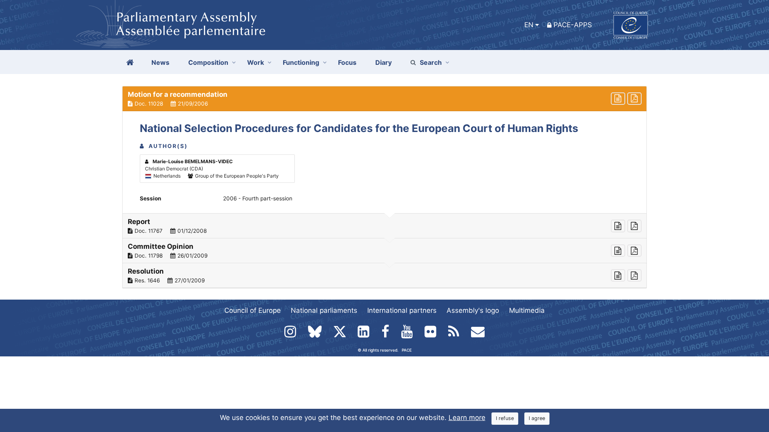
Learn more (467, 418)
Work (255, 62)
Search (431, 62)
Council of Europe (252, 310)
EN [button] (528, 25)
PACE (407, 350)
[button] (384, 98)
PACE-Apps (573, 25)
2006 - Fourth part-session (257, 198)
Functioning (301, 62)
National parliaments (324, 310)
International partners (402, 310)
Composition (208, 62)
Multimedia (527, 310)
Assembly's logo (473, 310)
